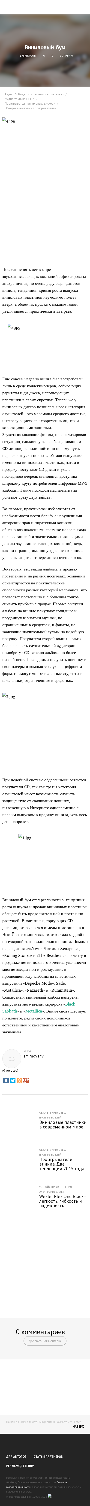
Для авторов (16, 1457)
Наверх (78, 1427)
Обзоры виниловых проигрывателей (30, 108)
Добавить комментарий (45, 1341)
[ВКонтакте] (6, 1080)
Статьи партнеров (48, 1457)
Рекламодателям (20, 1466)
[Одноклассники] (19, 1080)
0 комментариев (40, 1331)
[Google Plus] (26, 1080)
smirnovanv (34, 1056)
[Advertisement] (45, 1262)
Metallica (33, 1010)
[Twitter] (12, 1080)
